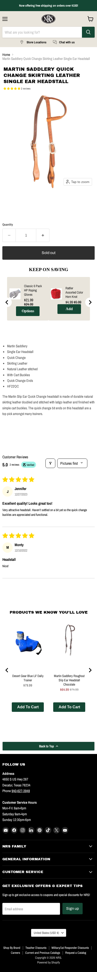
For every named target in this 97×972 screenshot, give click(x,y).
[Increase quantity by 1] (42, 235)
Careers (15, 953)
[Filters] (50, 463)
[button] (12, 88)
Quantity (7, 224)
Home (6, 55)
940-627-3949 (21, 790)
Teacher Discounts (35, 948)
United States (46, 933)
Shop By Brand (11, 948)
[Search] (88, 32)
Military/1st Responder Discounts (70, 948)
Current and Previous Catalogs (42, 953)
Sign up (72, 908)
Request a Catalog (75, 953)
